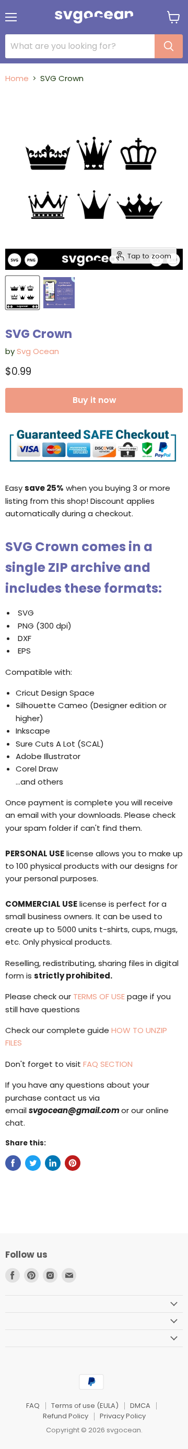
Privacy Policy (123, 1416)
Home (17, 78)
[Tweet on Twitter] (33, 1163)
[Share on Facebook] (13, 1163)
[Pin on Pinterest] (72, 1163)
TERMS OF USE (99, 996)
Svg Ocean (38, 351)
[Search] (169, 46)
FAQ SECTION (108, 1064)
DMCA (140, 1406)
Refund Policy (65, 1416)
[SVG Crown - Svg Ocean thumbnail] (22, 292)
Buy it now (94, 400)
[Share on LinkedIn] (53, 1163)
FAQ (33, 1406)
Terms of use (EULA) (85, 1406)
